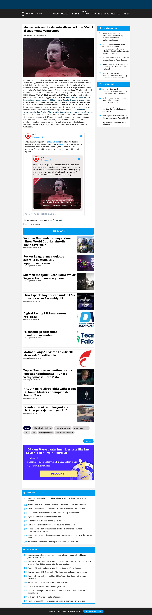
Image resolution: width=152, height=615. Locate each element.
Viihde (126, 14)
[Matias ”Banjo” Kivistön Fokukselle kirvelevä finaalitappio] (85, 358)
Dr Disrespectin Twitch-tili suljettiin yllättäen (46, 586)
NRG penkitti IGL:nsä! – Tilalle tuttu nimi (44, 597)
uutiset (26, 247)
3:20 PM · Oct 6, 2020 (48, 214)
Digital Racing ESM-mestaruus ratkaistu (44, 315)
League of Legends (85, 12)
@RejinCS (62, 144)
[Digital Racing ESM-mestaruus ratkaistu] (85, 320)
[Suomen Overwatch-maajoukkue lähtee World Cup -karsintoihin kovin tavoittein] (85, 244)
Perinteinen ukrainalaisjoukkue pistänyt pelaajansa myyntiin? (46, 408)
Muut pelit (116, 14)
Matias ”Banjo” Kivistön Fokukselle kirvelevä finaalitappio (48, 353)
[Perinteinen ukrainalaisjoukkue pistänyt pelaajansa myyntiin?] (85, 413)
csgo (33, 433)
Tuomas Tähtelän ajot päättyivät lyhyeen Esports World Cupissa (54, 568)
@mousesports (38, 137)
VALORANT (65, 14)
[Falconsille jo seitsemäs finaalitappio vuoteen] (85, 338)
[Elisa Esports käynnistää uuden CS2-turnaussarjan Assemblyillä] (85, 301)
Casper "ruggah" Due (81, 428)
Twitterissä (57, 220)
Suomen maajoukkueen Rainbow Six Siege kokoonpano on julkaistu (49, 276)
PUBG (106, 14)
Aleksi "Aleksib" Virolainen (42, 428)
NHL (100, 14)
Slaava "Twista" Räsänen (64, 433)
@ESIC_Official (53, 142)
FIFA (94, 14)
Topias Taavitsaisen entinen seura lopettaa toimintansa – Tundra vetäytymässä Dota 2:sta (47, 373)
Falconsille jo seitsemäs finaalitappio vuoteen (40, 333)
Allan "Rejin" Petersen (62, 428)
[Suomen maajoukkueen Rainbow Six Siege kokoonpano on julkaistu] (85, 281)
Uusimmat (30, 493)
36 (38, 214)
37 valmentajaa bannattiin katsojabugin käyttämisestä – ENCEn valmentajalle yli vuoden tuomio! (56, 98)
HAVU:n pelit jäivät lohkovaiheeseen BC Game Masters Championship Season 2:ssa (49, 392)
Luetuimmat (31, 549)
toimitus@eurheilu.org (93, 611)
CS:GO (56, 14)
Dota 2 (75, 14)
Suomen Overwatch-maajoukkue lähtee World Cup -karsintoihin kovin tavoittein (47, 241)
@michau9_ (61, 172)
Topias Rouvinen (29, 35)
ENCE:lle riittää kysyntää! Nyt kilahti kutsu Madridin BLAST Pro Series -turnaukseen (57, 591)
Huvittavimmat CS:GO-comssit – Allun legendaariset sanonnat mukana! (57, 572)
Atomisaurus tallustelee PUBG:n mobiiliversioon (48, 582)
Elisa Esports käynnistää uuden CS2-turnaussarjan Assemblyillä (49, 296)
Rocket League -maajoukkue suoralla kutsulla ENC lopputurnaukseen (43, 259)
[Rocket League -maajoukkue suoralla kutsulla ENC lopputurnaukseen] (85, 263)
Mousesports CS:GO (46, 433)
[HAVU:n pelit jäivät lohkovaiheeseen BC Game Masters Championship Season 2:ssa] (85, 395)
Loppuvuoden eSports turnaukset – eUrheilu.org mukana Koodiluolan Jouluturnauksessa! (57, 556)
